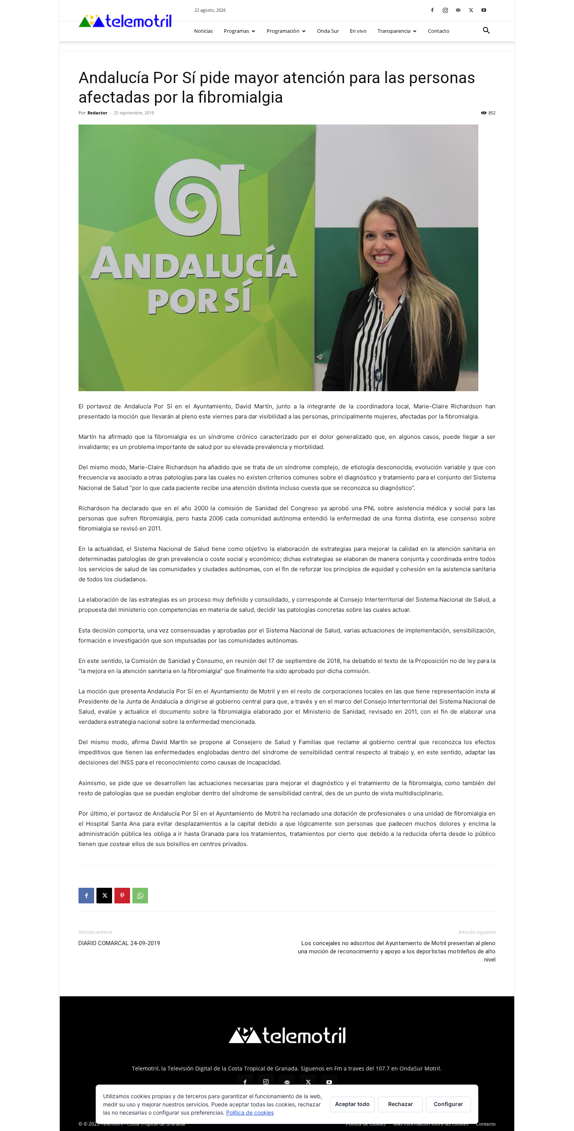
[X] (471, 10)
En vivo (358, 30)
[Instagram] (445, 10)
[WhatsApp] (140, 895)
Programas (236, 30)
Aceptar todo (352, 1104)
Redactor (97, 113)
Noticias (203, 30)
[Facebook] (432, 10)
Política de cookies (366, 1123)
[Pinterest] (122, 895)
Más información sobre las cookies (431, 1123)
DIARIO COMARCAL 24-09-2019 (119, 943)
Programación (283, 30)
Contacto (438, 30)
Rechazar (400, 1104)
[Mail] (458, 10)
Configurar (448, 1104)
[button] (486, 31)
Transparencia (394, 30)
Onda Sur (328, 30)
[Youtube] (484, 10)
